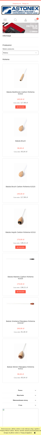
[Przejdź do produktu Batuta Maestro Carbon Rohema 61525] (20, 265)
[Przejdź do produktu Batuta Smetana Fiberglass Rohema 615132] (20, 309)
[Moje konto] (25, 20)
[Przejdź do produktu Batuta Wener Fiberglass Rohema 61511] (20, 353)
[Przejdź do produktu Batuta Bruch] (20, 127)
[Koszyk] (36, 20)
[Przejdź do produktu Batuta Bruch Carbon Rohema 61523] (20, 172)
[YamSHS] (20, 27)
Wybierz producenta (8, 49)
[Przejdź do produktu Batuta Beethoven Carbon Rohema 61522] (20, 78)
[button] (5, 20)
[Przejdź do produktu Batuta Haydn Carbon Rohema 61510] (20, 218)
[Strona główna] (20, 10)
